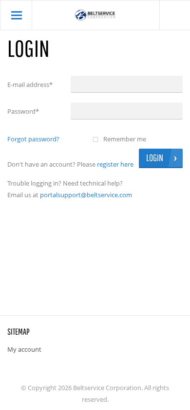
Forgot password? (33, 139)
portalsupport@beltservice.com (86, 194)
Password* (23, 111)
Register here (115, 164)
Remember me (124, 139)
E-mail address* (30, 84)
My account (24, 349)
